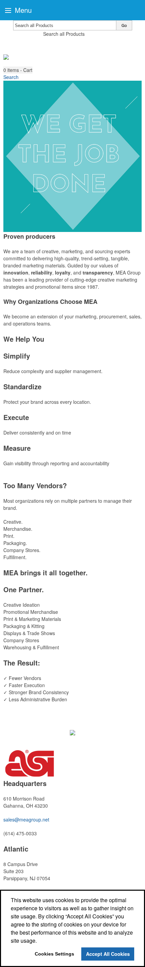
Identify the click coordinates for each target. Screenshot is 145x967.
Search (11, 77)
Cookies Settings (54, 954)
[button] (17, 70)
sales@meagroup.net (26, 819)
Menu (22, 10)
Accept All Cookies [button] (108, 953)
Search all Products (64, 33)
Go (124, 25)
